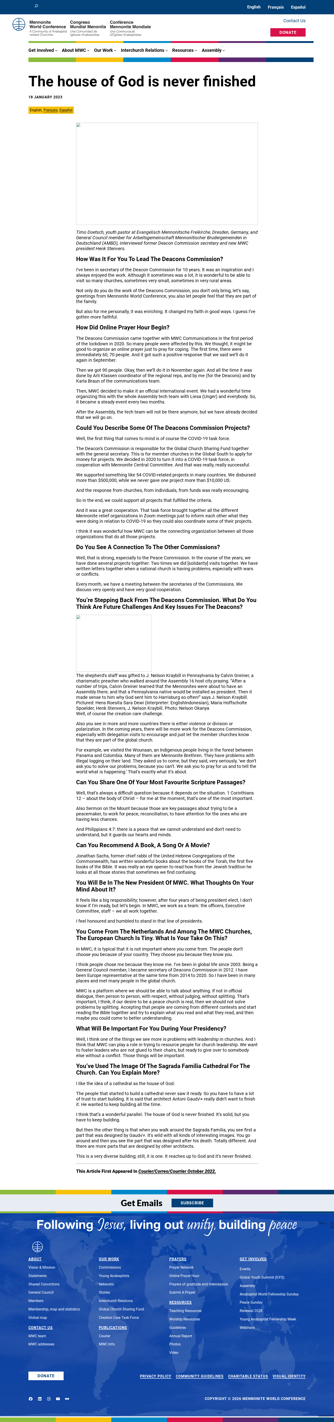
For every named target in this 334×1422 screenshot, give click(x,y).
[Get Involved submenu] (56, 50)
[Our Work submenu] (115, 50)
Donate (288, 32)
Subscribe (192, 1202)
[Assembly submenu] (223, 50)
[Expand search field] (36, 7)
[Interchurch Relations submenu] (166, 50)
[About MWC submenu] (88, 50)
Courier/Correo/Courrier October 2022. (177, 1171)
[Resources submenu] (196, 50)
